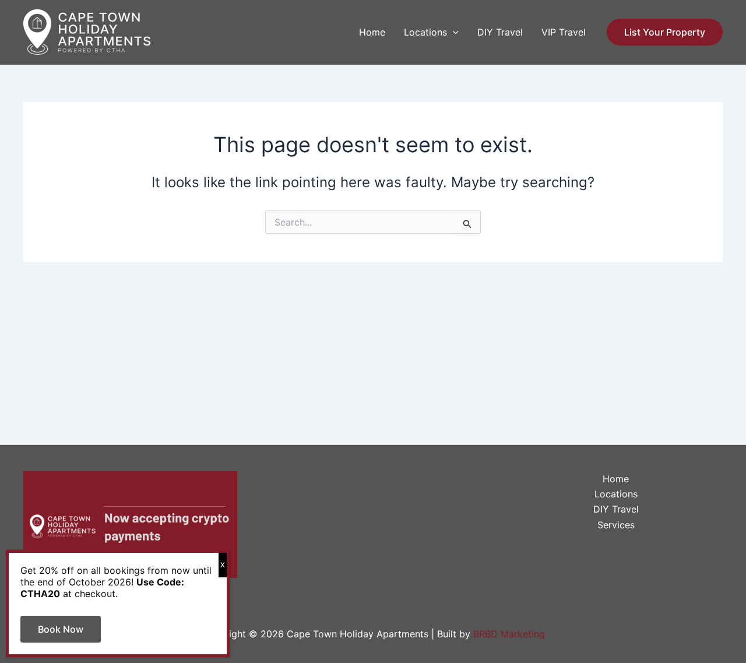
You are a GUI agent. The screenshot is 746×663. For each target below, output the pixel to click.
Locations (425, 32)
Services (616, 525)
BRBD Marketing (509, 634)
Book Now (60, 629)
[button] (453, 32)
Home (372, 32)
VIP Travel (563, 32)
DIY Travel (500, 32)
